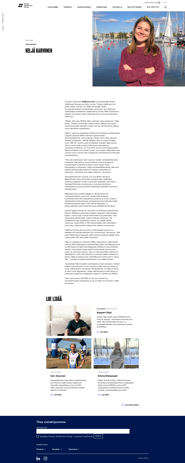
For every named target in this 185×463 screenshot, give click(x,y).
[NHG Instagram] (45, 458)
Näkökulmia (102, 7)
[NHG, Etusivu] (25, 5)
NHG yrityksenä (134, 7)
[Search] (165, 7)
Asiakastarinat (84, 7)
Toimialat (68, 7)
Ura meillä (117, 7)
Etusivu (3, 28)
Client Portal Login (151, 2)
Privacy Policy (143, 458)
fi (164, 2)
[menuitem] (53, 7)
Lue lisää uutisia (132, 405)
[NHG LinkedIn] (38, 458)
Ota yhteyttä (153, 7)
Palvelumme (53, 7)
